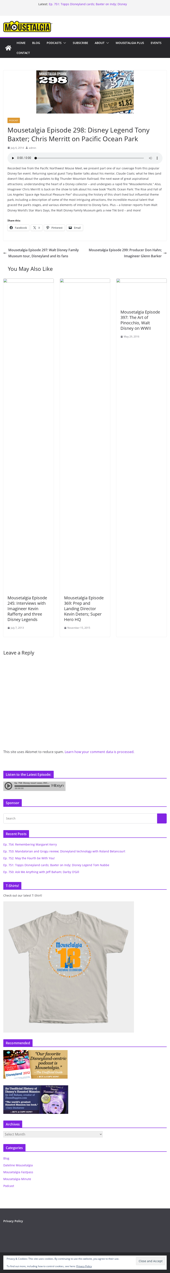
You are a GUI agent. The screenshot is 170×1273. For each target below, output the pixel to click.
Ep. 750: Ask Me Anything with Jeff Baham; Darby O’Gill (41, 872)
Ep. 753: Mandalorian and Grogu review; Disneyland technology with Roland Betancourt (64, 851)
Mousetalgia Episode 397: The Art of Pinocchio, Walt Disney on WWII (140, 320)
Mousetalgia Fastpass (18, 1172)
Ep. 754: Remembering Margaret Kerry (30, 844)
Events (156, 43)
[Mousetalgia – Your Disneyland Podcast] (8, 48)
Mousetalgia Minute (17, 1179)
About (99, 43)
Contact (23, 53)
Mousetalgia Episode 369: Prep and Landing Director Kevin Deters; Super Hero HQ (84, 608)
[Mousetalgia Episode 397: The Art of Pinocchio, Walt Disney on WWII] (141, 281)
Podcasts (54, 43)
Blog (36, 43)
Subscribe (80, 43)
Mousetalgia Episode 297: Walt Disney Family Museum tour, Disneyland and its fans (43, 253)
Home (21, 43)
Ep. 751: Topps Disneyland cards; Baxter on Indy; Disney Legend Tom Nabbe (56, 865)
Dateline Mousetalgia (18, 1165)
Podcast (13, 120)
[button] (64, 43)
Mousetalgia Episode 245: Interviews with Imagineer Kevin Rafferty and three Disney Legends (27, 608)
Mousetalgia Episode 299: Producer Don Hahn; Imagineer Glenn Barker (125, 253)
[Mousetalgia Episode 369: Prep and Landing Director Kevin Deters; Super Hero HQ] (85, 281)
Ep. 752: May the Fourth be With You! (74, 4)
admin (32, 148)
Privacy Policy (84, 1266)
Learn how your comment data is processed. (99, 752)
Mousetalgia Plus (130, 43)
